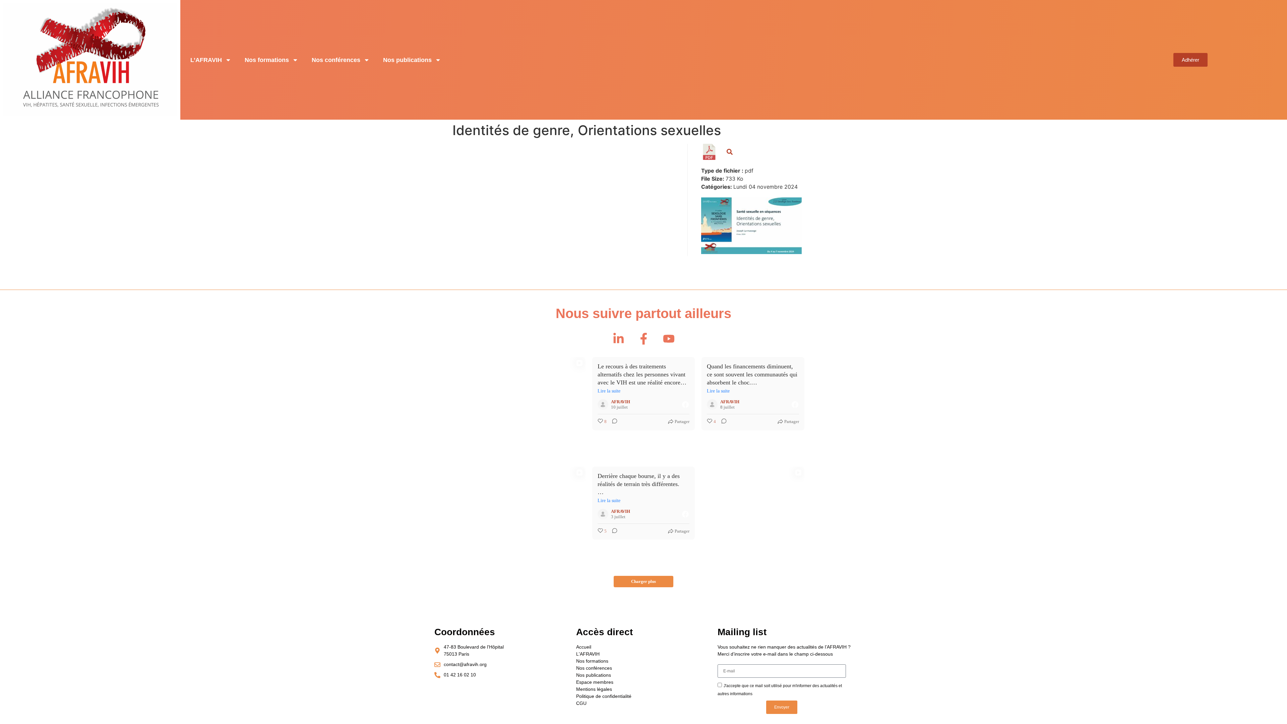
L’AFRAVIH (206, 60)
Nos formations (267, 60)
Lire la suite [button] (609, 391)
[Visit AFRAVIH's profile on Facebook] (603, 404)
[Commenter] (613, 421)
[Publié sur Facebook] (685, 405)
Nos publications (407, 60)
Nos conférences (336, 60)
